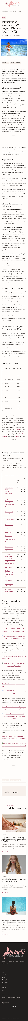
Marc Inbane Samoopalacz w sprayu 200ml (9, 591)
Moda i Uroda (13, 11)
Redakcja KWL (8, 35)
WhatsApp (18, 62)
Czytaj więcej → (6, 851)
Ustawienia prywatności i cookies (10, 1018)
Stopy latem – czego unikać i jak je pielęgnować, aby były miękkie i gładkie (14, 839)
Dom (3, 972)
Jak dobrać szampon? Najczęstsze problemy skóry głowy (14, 880)
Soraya (17, 436)
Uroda (19, 11)
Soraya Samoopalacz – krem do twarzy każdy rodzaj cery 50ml (9, 502)
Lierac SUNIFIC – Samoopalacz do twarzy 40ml (9, 511)
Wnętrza (4, 987)
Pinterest (12, 62)
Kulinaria (4, 975)
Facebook (4, 62)
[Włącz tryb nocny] (6, 3)
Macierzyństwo (5, 980)
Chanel (18, 429)
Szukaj (14, 1006)
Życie (3, 990)
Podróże (4, 985)
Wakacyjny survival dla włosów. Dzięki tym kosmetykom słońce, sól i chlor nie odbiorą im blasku (13, 922)
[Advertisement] (14, 140)
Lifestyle (4, 977)
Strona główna (5, 11)
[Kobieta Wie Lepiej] (14, 3)
